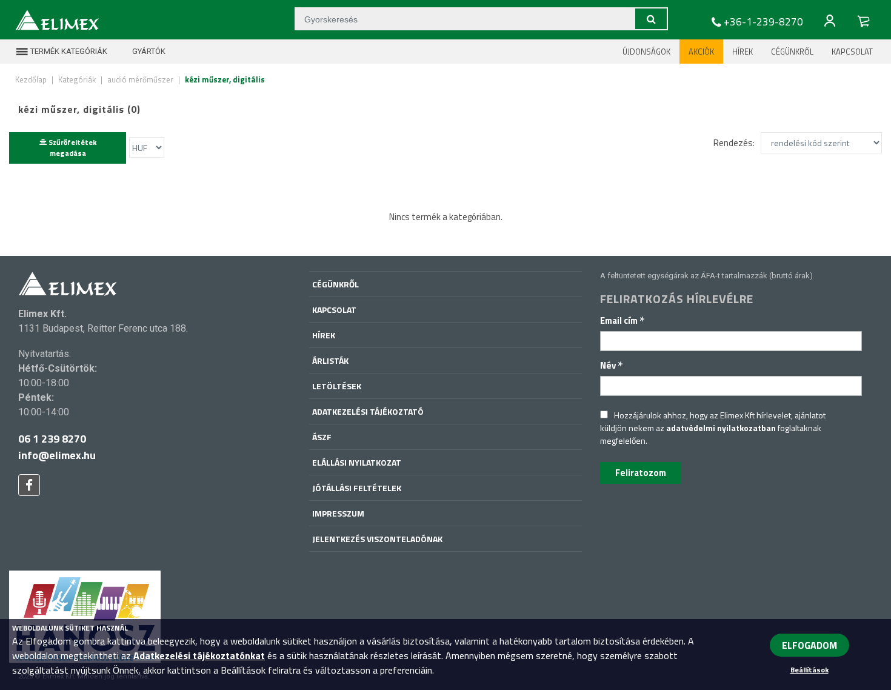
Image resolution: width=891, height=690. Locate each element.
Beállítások (809, 669)
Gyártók (147, 51)
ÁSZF (322, 436)
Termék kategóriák (67, 51)
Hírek (742, 51)
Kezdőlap (31, 79)
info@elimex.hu (57, 455)
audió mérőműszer (140, 79)
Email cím (622, 320)
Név (611, 365)
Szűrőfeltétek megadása (71, 147)
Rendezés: (734, 143)
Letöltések (336, 386)
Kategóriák (77, 79)
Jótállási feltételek (356, 487)
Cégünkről (792, 51)
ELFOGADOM (809, 645)
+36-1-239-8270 (763, 22)
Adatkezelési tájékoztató (368, 411)
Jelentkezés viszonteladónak (377, 538)
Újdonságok (646, 51)
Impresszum (338, 513)
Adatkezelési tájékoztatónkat (199, 655)
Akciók (701, 51)
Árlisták (330, 360)
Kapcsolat (852, 51)
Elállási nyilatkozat (356, 462)
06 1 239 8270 (52, 438)
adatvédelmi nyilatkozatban (721, 427)
